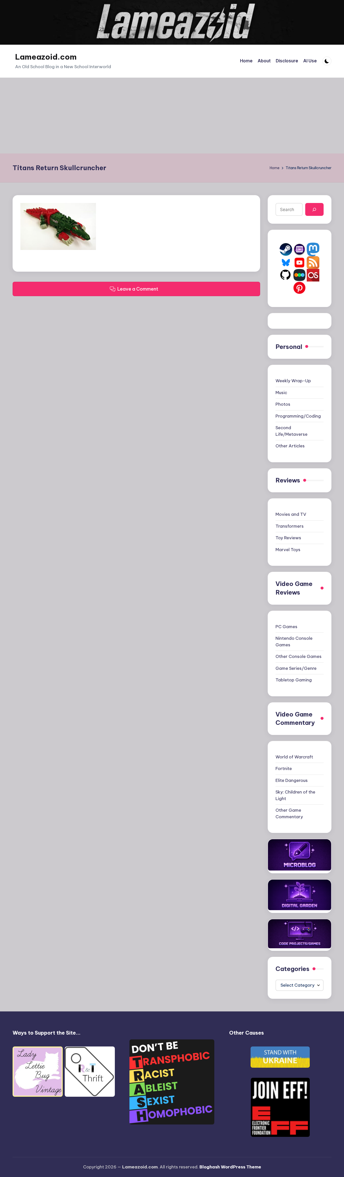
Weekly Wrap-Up (293, 380)
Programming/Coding (298, 416)
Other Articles (290, 446)
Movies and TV (291, 514)
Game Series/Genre (296, 668)
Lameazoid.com (46, 57)
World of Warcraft (294, 757)
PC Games (286, 626)
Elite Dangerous (292, 780)
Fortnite (284, 768)
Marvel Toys (288, 549)
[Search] (314, 209)
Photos (283, 404)
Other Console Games (299, 656)
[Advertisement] (172, 115)
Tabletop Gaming (294, 680)
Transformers (290, 526)
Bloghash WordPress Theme (230, 1167)
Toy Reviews (288, 538)
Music (281, 392)
